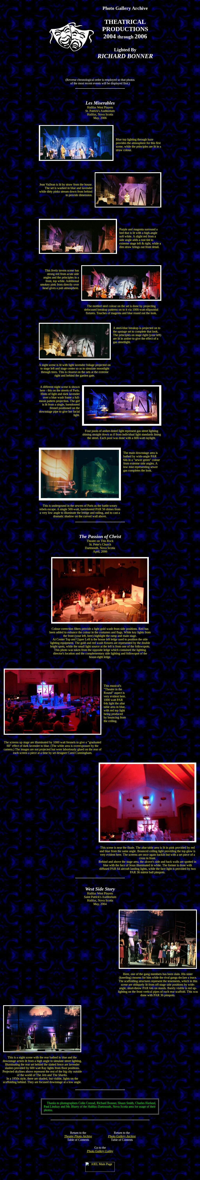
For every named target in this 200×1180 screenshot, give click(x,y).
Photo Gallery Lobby (100, 1151)
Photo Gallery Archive (122, 1136)
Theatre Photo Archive (78, 1136)
